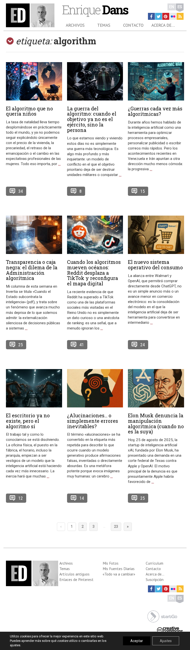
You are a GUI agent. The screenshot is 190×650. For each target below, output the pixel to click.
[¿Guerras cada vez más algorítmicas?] (156, 81)
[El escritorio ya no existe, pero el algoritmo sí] (34, 388)
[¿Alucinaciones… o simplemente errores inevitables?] (95, 388)
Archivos (75, 25)
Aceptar (136, 641)
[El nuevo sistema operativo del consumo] (156, 235)
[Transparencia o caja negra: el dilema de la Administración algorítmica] (34, 235)
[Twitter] (158, 16)
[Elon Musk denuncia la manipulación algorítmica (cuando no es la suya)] (156, 388)
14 (81, 498)
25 (20, 344)
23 (116, 527)
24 (142, 344)
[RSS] (180, 16)
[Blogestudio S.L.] (162, 616)
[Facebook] (151, 16)
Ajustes (166, 641)
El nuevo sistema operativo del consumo (155, 265)
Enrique (95, 9)
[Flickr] (172, 16)
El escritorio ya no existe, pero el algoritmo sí (28, 420)
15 (142, 191)
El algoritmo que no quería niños (29, 111)
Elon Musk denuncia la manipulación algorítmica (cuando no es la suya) (156, 423)
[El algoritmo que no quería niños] (34, 81)
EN (171, 6)
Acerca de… (163, 25)
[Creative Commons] (170, 629)
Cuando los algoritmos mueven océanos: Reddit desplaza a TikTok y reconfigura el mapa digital (94, 273)
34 (20, 191)
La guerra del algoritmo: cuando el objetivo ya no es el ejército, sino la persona (91, 119)
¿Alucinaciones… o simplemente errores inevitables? (92, 420)
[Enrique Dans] (30, 15)
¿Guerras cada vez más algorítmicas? (155, 111)
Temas (103, 25)
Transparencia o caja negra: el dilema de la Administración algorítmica (31, 270)
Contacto (133, 25)
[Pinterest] (165, 16)
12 (20, 498)
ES (179, 6)
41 (81, 344)
